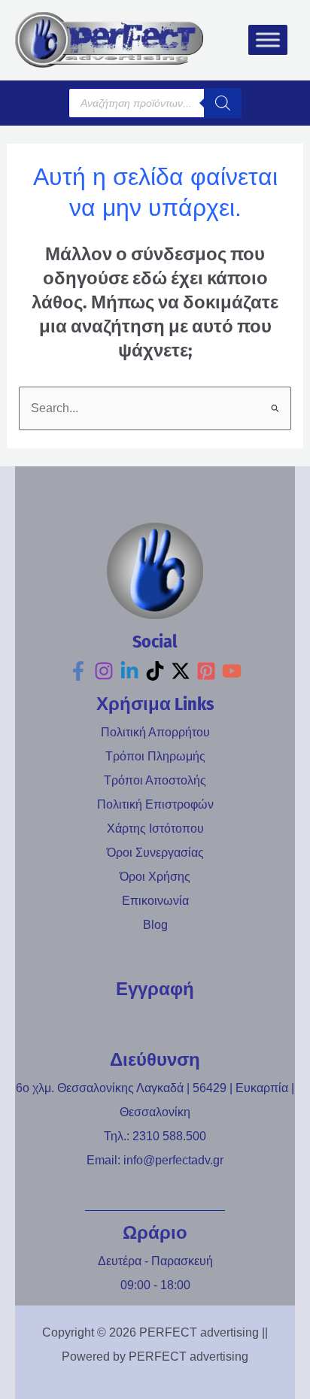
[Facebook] (78, 671)
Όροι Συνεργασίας (155, 852)
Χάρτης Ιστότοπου (155, 828)
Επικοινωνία (155, 900)
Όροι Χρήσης (155, 876)
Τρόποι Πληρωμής (155, 756)
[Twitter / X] (180, 671)
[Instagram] (104, 671)
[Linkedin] (129, 671)
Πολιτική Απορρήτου (155, 732)
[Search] (223, 103)
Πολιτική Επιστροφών (155, 804)
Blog (155, 924)
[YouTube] (232, 671)
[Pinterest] (206, 671)
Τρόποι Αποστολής (155, 780)
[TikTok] (155, 671)
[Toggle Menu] (268, 40)
